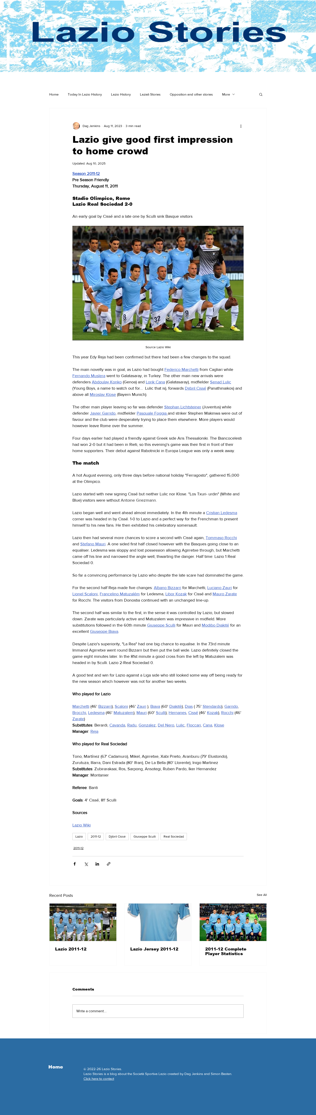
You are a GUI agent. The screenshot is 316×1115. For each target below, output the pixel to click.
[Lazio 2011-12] (83, 922)
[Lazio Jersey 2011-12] (158, 922)
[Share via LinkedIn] (97, 864)
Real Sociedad (174, 836)
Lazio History (121, 94)
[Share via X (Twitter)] (86, 864)
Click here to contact (99, 1079)
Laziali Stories (150, 94)
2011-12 (96, 836)
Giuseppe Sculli (144, 836)
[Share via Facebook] (74, 864)
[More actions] (241, 126)
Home (54, 94)
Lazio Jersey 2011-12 (154, 949)
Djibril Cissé (117, 836)
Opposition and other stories (191, 94)
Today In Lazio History (85, 94)
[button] (261, 94)
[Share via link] (108, 864)
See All (262, 895)
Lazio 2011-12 (71, 949)
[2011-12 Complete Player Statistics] (233, 922)
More (226, 94)
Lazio (79, 836)
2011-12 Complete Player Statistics (225, 951)
